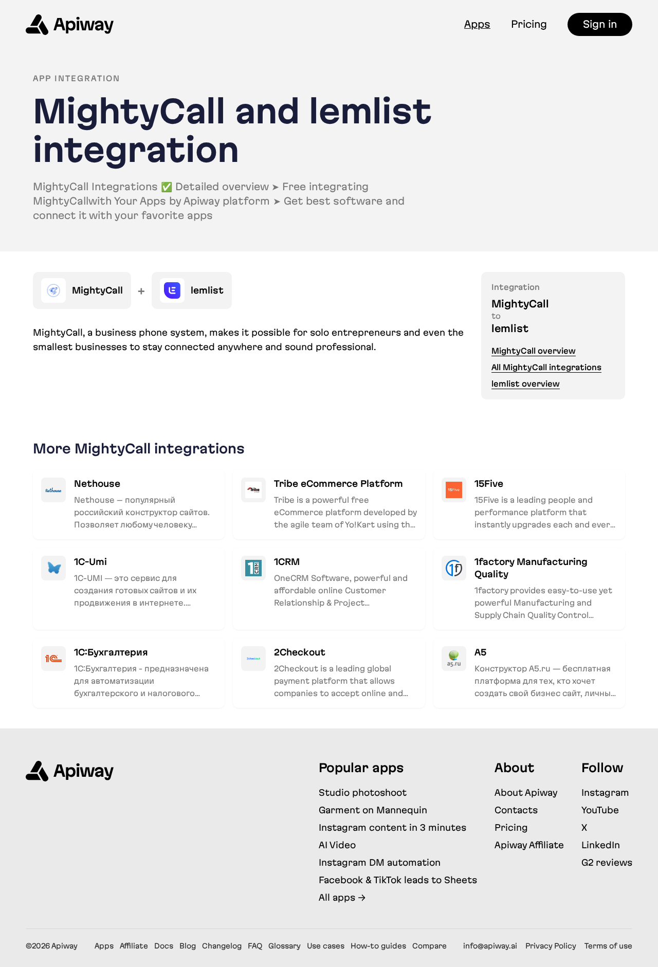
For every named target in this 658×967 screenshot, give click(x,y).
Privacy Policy (550, 946)
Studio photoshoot (363, 792)
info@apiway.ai (490, 946)
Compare (429, 946)
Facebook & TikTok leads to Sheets (398, 880)
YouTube (600, 810)
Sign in (600, 24)
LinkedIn (600, 845)
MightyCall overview (533, 350)
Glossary (284, 946)
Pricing (529, 24)
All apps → (342, 897)
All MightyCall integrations (546, 367)
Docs (163, 946)
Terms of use (608, 946)
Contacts (516, 810)
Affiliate (134, 946)
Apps (477, 24)
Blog (187, 946)
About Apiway (526, 792)
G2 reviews (606, 862)
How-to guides (378, 946)
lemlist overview (525, 383)
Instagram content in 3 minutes (392, 827)
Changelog (222, 946)
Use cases (325, 946)
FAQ (255, 946)
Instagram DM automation (380, 862)
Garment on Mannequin (373, 810)
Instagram (605, 792)
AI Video (337, 845)
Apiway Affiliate (529, 845)
